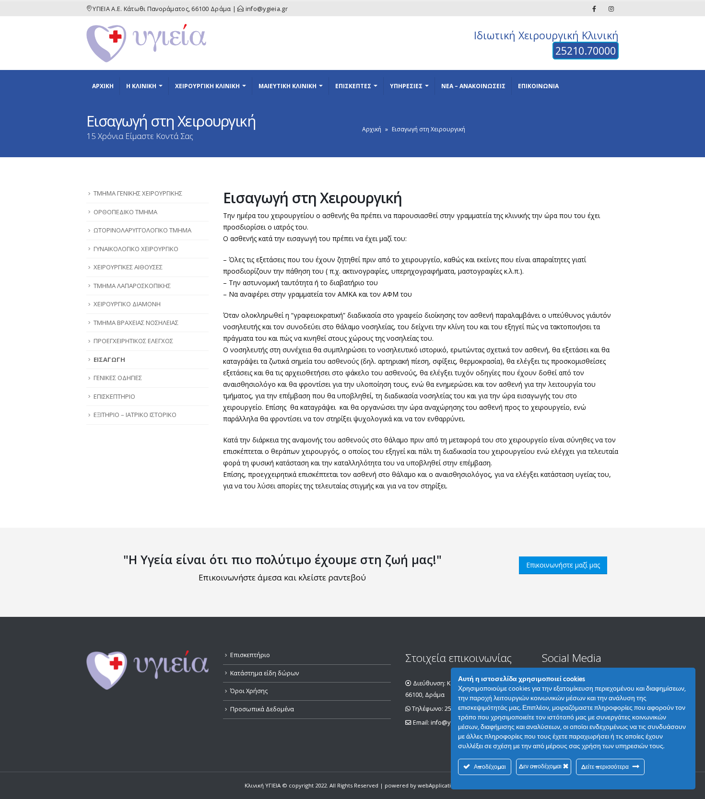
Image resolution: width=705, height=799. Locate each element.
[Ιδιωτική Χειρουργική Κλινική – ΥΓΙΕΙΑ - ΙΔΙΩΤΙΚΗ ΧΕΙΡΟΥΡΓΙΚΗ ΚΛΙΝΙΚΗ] (146, 43)
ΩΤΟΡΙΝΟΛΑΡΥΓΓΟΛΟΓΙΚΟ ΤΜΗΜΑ (142, 230)
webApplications (439, 785)
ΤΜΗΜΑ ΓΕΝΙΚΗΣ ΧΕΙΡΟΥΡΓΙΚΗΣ (138, 193)
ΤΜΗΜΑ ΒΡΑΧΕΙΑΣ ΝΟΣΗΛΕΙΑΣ (136, 322)
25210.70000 (585, 51)
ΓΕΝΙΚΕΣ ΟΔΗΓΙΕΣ (118, 377)
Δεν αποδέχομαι (541, 766)
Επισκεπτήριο (250, 655)
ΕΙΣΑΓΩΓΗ (109, 359)
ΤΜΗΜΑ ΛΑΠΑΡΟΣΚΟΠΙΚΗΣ (132, 285)
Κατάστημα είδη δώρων (264, 673)
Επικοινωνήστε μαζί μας (563, 564)
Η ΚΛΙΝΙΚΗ (141, 86)
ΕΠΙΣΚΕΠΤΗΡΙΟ (114, 396)
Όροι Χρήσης (249, 691)
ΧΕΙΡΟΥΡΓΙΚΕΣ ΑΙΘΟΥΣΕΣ (128, 267)
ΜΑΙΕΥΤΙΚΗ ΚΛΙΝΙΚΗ (287, 86)
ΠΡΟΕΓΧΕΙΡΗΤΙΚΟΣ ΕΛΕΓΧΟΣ (133, 340)
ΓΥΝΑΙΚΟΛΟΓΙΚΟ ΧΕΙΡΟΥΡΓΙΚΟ (136, 248)
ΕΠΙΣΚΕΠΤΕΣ (353, 86)
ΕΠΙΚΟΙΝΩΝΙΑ (538, 86)
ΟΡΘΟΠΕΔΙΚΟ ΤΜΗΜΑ (125, 212)
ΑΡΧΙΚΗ (103, 86)
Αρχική (371, 129)
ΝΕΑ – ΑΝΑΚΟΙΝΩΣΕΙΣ (473, 86)
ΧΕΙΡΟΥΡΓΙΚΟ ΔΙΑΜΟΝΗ (127, 304)
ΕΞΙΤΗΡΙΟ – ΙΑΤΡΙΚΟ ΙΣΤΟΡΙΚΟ (135, 414)
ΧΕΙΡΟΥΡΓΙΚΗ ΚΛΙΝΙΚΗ (207, 86)
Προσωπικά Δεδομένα (262, 709)
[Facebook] (594, 8)
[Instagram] (611, 8)
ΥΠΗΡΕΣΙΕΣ (406, 86)
